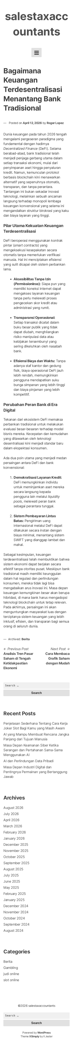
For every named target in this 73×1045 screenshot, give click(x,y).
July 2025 (11, 875)
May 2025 (11, 888)
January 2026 (13, 838)
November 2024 (16, 912)
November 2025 (15, 851)
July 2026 (11, 814)
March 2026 (12, 826)
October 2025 (14, 857)
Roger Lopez (55, 123)
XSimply (34, 1036)
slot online (11, 980)
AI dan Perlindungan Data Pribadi (28, 761)
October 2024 (14, 918)
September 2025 (16, 863)
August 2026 (13, 808)
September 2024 (16, 924)
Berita (26, 639)
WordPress (44, 1032)
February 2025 (14, 894)
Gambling (10, 968)
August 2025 (13, 869)
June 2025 (11, 881)
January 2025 (13, 900)
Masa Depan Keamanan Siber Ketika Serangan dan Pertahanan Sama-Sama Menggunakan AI (33, 750)
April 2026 (11, 820)
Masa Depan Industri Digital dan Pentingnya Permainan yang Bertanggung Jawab (35, 772)
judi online (11, 974)
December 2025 (15, 845)
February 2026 (14, 832)
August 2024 (13, 930)
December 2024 (15, 906)
